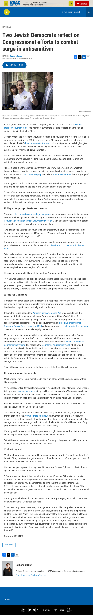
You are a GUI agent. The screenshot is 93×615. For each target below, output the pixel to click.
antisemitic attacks (62, 174)
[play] (7, 12)
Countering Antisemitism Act (56, 345)
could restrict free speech (75, 326)
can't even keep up (33, 174)
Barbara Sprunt (16, 56)
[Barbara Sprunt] (7, 568)
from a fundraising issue (36, 415)
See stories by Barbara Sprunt (31, 575)
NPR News (6, 27)
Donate (83, 3)
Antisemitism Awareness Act (47, 313)
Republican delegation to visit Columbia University (28, 220)
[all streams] (89, 12)
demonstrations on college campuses (33, 214)
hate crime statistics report (38, 143)
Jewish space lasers (27, 391)
